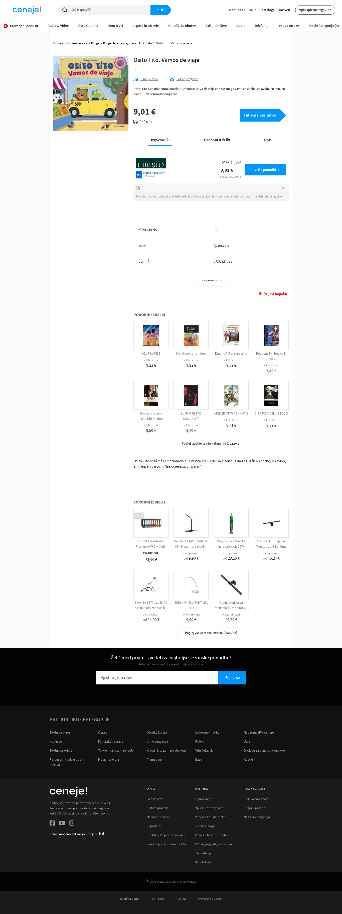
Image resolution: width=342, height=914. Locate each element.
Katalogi (267, 10)
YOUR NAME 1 (150, 353)
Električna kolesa (61, 750)
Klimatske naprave (110, 741)
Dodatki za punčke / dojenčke (264, 750)
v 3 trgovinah (231, 553)
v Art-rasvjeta (191, 615)
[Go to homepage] (27, 10)
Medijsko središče (158, 817)
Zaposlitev (154, 826)
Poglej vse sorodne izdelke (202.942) (211, 633)
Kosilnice (56, 741)
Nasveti (284, 10)
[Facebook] (52, 824)
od (191, 558)
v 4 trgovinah (271, 553)
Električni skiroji (60, 732)
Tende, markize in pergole (115, 750)
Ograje (102, 732)
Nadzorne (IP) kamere (259, 732)
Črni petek (158, 898)
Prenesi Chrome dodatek (211, 835)
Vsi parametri (211, 280)
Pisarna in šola (77, 43)
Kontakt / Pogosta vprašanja (166, 835)
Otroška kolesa (157, 732)
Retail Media (203, 862)
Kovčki (248, 759)
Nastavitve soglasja (257, 817)
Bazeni (199, 759)
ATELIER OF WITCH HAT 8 (231, 413)
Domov (58, 43)
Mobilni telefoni (108, 759)
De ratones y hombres (191, 353)
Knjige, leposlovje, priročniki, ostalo (127, 43)
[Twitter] (62, 824)
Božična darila (129, 898)
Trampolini (154, 759)
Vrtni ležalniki (204, 750)
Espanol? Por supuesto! (231, 353)
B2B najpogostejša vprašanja (214, 844)
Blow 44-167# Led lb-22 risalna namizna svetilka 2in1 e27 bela (151, 608)
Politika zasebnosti (256, 799)
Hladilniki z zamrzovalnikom (166, 750)
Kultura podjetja (157, 808)
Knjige (95, 43)
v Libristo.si (151, 360)
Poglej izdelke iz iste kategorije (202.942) (211, 443)
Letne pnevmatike (207, 732)
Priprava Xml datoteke (210, 817)
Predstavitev (155, 799)
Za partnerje (203, 853)
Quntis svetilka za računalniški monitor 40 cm (231, 608)
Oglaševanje (203, 799)
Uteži (247, 741)
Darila (182, 898)
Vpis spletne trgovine (315, 10)
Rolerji (199, 741)
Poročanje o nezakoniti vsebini (167, 844)
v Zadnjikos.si (231, 615)
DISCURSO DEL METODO (271, 413)
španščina (221, 245)
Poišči (159, 10)
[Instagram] (71, 824)
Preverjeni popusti (210, 898)
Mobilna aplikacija (242, 10)
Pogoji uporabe (254, 808)
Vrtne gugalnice (157, 741)
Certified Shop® (205, 826)
